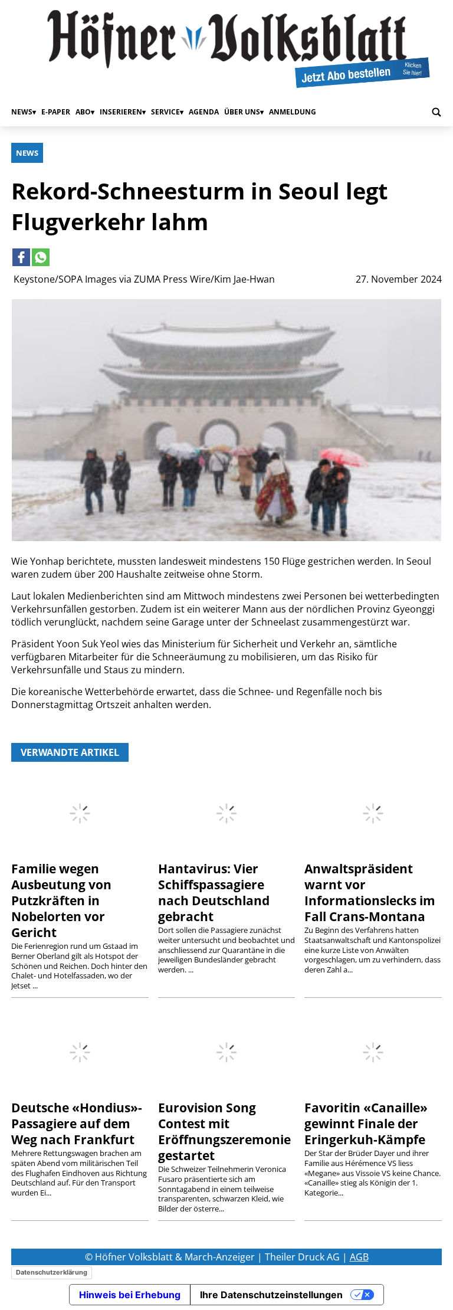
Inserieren (121, 112)
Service (165, 112)
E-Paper (55, 112)
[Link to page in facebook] (21, 257)
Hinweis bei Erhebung (129, 1295)
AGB (359, 1256)
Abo (83, 112)
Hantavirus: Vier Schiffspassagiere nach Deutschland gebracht (214, 892)
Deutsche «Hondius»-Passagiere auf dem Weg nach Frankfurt (76, 1123)
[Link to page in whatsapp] (41, 257)
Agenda (204, 112)
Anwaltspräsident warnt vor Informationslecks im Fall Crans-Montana (369, 892)
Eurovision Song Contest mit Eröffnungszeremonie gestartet (224, 1131)
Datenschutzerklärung (51, 1272)
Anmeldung (292, 112)
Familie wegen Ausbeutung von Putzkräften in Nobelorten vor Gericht (61, 900)
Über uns (242, 112)
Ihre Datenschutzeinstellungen (271, 1295)
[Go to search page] (436, 112)
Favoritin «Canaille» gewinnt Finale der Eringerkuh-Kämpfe (366, 1123)
